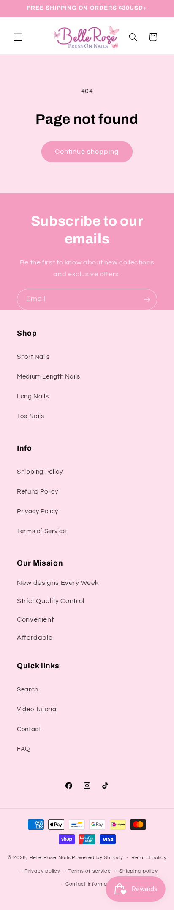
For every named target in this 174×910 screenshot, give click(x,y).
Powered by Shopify (97, 857)
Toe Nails (30, 416)
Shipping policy (138, 871)
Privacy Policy (37, 511)
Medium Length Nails (48, 377)
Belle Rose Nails (50, 857)
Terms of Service (41, 531)
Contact (29, 729)
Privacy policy (42, 871)
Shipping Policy (40, 472)
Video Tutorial (37, 709)
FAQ (23, 749)
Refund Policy (37, 491)
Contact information (91, 884)
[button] (17, 37)
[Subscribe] (147, 299)
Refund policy (149, 857)
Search (27, 689)
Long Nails (33, 396)
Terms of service (89, 871)
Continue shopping (87, 151)
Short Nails (33, 357)
